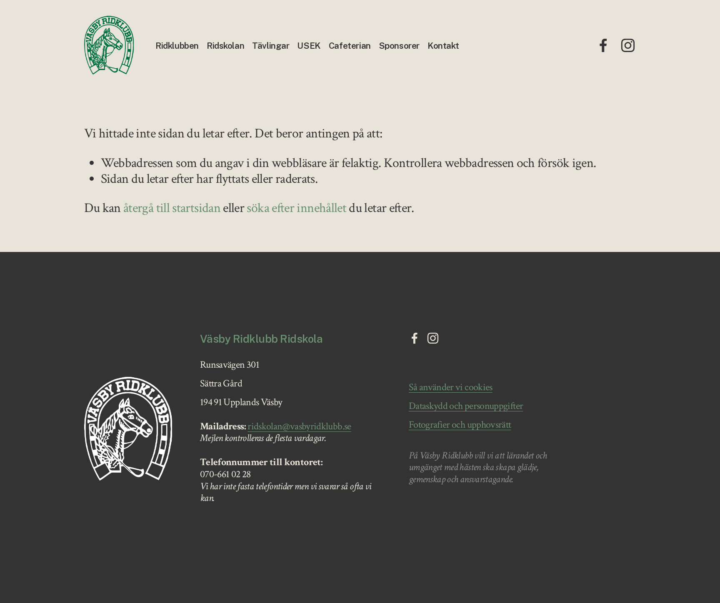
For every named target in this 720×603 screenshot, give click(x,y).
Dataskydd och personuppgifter (466, 406)
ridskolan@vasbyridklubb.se (299, 427)
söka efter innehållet (296, 208)
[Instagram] (628, 45)
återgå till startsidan (171, 208)
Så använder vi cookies (450, 387)
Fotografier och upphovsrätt (460, 425)
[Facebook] (603, 45)
